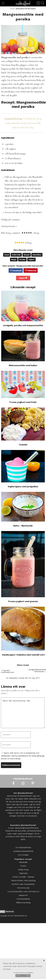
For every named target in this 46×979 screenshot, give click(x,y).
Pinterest (31, 270)
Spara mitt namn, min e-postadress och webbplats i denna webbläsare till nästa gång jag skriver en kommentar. (22, 756)
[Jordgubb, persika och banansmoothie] (23, 306)
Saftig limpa (23, 866)
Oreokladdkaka (23, 891)
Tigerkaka (23, 869)
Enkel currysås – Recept (23, 872)
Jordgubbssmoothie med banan (37, 670)
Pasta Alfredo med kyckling (23, 875)
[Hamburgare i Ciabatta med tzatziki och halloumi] (23, 629)
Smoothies (37, 255)
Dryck (6, 255)
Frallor (23, 863)
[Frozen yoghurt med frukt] (23, 384)
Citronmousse (23, 882)
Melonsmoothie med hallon (23, 365)
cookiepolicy (30, 972)
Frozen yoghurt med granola (23, 601)
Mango (13, 259)
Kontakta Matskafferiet (23, 850)
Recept (27, 255)
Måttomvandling (23, 894)
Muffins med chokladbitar (23, 879)
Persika (22, 259)
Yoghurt (31, 259)
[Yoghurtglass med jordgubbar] (23, 466)
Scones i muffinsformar (7, 671)
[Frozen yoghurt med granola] (23, 564)
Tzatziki (23, 444)
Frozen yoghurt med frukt (22, 402)
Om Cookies (23, 853)
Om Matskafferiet (23, 847)
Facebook (16, 270)
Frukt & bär (16, 255)
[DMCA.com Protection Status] (7, 903)
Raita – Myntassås (23, 525)
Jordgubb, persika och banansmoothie (23, 325)
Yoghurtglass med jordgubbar (23, 486)
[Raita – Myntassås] (23, 506)
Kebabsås (23, 860)
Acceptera (23, 975)
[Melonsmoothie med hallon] (23, 346)
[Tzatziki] (23, 424)
